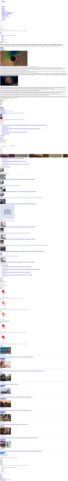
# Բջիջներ (1, 426)
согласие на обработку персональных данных (12, 465)
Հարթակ (3, 2)
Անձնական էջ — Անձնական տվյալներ (7, 12)
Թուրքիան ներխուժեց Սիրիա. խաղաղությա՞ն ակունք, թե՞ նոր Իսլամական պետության (15, 410)
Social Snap (4, 480)
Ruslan (1, 368)
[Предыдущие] (0, 346)
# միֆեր (1, 373)
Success (2, 10)
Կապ (4, 16)
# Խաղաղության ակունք (4, 413)
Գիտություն (2, 47)
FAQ (0, 372)
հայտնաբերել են (51, 67)
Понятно (1, 299)
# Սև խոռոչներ (2, 50)
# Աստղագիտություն (3, 49)
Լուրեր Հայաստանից (5, 15)
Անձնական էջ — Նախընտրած (6, 13)
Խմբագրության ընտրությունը (4, 154)
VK (4, 111)
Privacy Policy (3, 9)
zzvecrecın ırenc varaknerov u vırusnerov (4, 173)
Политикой (27, 465)
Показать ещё (2, 263)
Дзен (3, 111)
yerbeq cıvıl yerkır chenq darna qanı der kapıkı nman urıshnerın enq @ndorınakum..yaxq (10, 185)
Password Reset (3, 8)
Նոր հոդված (3, 17)
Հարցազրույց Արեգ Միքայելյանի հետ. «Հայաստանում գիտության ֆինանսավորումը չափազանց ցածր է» (19, 437)
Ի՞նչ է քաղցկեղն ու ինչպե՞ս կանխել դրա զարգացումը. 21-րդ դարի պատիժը (13, 424)
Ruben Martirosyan (2, 231)
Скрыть (5, 263)
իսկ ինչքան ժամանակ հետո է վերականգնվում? (7, 220)
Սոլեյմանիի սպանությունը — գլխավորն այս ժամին (9, 384)
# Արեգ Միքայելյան (3, 440)
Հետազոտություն (3, 358)
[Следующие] (2, 346)
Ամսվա (1, 138)
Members (3, 7)
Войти (1, 33)
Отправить (4, 146)
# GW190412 (1, 48)
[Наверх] (1, 466)
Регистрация (3, 11)
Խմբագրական (4, 1)
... (0, 3)
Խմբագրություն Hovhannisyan (4, 42)
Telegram (1, 111)
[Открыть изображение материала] (13, 65)
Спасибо (1, 322)
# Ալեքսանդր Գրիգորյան (3, 454)
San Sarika (1, 184)
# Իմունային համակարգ (3, 427)
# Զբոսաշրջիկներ (2, 360)
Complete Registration (4, 6)
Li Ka (1, 219)
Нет (2, 288)
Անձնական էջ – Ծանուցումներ (6, 14)
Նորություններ (2, 386)
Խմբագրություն (2, 354)
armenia (1, 254)
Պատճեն (9, 479)
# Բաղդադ (1, 387)
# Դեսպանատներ (3, 359)
